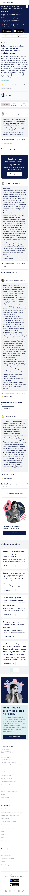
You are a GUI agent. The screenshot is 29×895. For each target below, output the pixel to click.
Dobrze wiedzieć (8, 143)
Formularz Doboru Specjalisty (9, 821)
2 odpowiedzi (8, 590)
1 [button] (11, 670)
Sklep (2, 837)
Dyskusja (5, 104)
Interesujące (22, 139)
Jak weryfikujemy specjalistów (9, 791)
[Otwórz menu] (27, 2)
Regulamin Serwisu (6, 775)
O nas (2, 788)
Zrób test (14, 532)
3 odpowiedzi (8, 566)
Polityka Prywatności (6, 778)
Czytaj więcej (5, 80)
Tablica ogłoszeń (5, 868)
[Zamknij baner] (27, 6)
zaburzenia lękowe (10, 36)
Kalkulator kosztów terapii (8, 828)
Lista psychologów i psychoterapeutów (11, 812)
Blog (2, 831)
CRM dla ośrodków (6, 855)
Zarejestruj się (5, 865)
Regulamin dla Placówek (7, 785)
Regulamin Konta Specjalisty (8, 781)
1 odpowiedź (7, 636)
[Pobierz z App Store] (19, 31)
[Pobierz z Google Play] (7, 31)
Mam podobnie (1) (8, 85)
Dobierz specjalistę (14, 174)
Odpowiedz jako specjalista (15, 493)
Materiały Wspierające (14, 104)
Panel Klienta (4, 808)
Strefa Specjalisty (6, 852)
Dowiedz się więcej (14, 736)
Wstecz (5, 42)
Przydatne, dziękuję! (9, 139)
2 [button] (14, 670)
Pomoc (3, 794)
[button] (17, 670)
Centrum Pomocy (5, 818)
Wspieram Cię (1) (21, 85)
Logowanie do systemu (7, 858)
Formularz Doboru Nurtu (7, 824)
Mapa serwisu (5, 797)
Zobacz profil (7, 408)
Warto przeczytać (24, 104)
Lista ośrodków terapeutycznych (10, 815)
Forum (3, 834)
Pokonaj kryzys (5, 840)
